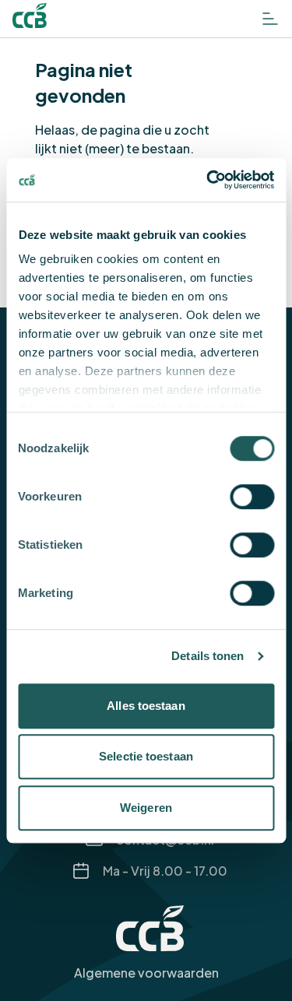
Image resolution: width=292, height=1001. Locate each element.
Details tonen (207, 655)
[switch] (252, 496)
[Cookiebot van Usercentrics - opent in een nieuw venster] (208, 180)
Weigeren (146, 807)
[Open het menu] (270, 18)
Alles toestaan (146, 705)
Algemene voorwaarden (146, 972)
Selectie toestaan (146, 756)
